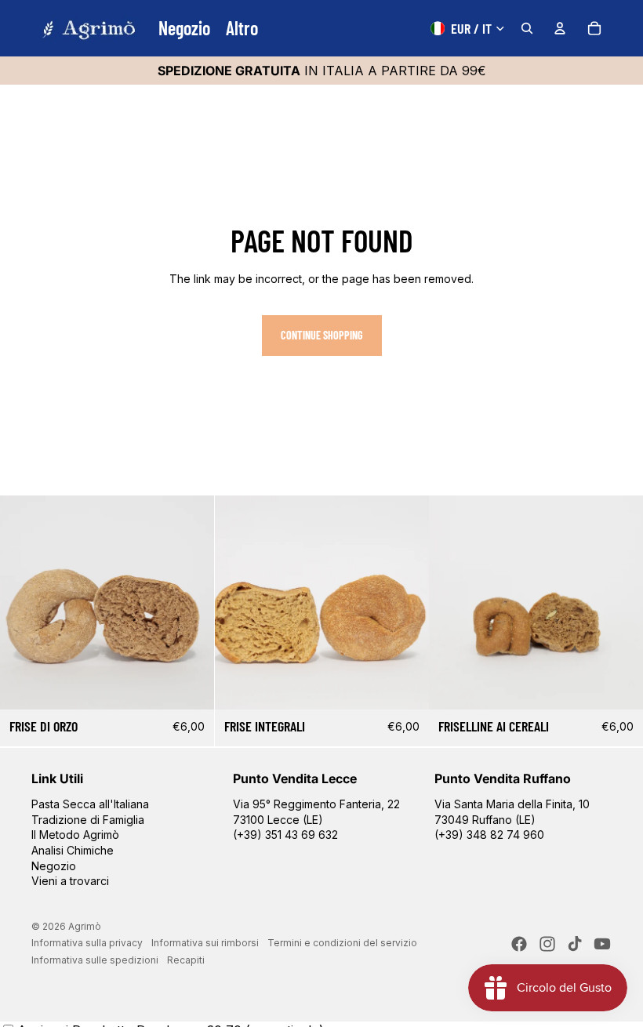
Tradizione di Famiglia (87, 819)
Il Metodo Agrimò (75, 834)
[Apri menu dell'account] (560, 28)
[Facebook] (519, 943)
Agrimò (84, 926)
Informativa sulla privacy (87, 943)
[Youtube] (602, 943)
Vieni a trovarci (70, 880)
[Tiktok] (574, 943)
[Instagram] (547, 943)
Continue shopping (322, 335)
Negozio (53, 866)
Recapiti (186, 960)
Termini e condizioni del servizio (342, 943)
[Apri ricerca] (527, 28)
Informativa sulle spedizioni (94, 960)
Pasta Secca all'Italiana (90, 804)
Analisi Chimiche (72, 850)
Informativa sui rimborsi (205, 943)
